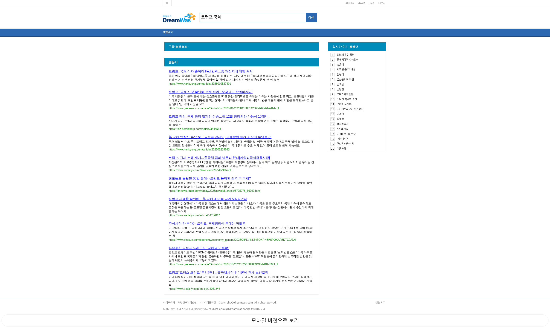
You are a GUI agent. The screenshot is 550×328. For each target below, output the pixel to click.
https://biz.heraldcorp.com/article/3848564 (195, 128)
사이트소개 (169, 302)
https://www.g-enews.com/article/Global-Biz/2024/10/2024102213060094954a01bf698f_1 (223, 264)
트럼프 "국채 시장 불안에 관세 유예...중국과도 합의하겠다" (211, 92)
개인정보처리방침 (187, 302)
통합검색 (168, 32)
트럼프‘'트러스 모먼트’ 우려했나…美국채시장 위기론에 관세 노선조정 (218, 272)
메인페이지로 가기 (167, 3)
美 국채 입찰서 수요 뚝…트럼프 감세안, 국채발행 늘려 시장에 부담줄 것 (220, 137)
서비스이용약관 (207, 302)
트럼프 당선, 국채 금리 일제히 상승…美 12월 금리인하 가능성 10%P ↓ (219, 116)
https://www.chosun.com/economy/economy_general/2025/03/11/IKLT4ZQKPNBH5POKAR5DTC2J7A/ (232, 239)
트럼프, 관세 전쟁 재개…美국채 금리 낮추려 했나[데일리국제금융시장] (219, 157)
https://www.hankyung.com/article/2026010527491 (200, 83)
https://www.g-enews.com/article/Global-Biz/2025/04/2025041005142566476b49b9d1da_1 (224, 108)
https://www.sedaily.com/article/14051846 (194, 288)
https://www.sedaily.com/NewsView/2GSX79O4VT (200, 170)
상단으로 (380, 302)
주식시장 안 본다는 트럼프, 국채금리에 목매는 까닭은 (207, 223)
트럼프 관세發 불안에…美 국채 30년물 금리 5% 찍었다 (208, 199)
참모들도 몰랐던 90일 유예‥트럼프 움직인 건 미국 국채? (210, 178)
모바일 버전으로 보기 (275, 320)
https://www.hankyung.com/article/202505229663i (199, 149)
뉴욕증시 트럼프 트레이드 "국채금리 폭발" (199, 248)
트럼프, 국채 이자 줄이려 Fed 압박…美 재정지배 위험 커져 (211, 71)
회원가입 (349, 3)
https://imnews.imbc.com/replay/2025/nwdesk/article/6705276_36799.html (215, 190)
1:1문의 (381, 3)
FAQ (371, 3)
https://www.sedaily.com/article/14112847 (194, 215)
